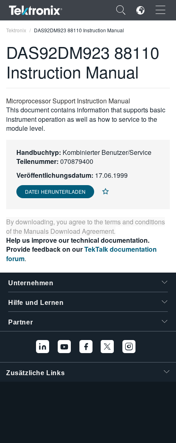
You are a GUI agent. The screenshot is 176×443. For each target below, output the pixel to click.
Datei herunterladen (55, 191)
